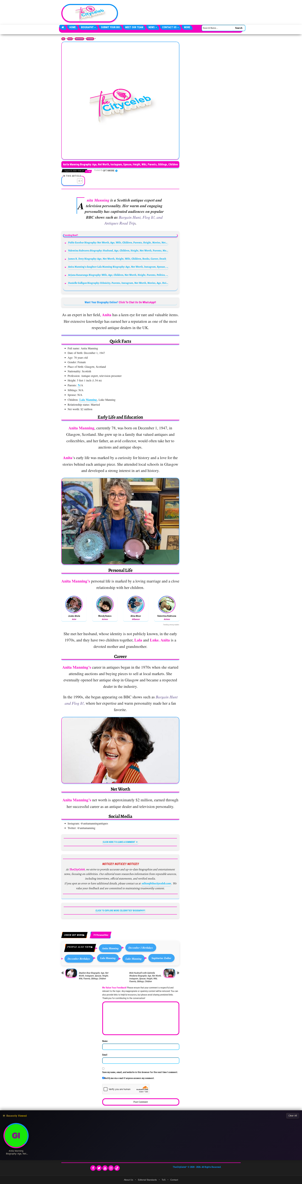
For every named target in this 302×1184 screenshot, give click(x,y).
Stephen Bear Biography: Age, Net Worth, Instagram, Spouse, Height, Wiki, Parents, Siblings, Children (93, 976)
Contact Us (169, 27)
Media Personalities (79, 38)
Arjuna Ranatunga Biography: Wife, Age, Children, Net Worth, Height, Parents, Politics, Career (118, 275)
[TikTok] (117, 1168)
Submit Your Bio (110, 27)
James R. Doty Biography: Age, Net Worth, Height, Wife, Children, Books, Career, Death (117, 259)
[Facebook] (93, 1168)
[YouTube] (105, 1168)
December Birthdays (79, 958)
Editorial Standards (147, 1179)
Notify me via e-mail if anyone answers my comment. (129, 1078)
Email (104, 1055)
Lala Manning (88, 400)
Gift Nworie (109, 170)
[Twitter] (99, 1168)
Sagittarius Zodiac (161, 958)
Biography (87, 27)
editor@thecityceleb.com (156, 883)
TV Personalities (90, 38)
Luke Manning (134, 958)
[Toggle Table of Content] (78, 181)
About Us (128, 1179)
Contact (174, 1179)
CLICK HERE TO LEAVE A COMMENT (119, 842)
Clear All (292, 1115)
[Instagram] (111, 1168)
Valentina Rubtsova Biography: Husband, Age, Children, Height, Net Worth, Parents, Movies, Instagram (118, 250)
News (151, 27)
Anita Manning (110, 948)
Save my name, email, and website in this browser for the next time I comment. (140, 1072)
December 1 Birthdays (141, 947)
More (187, 27)
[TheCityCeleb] (62, 27)
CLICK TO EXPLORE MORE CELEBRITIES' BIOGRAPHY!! (120, 910)
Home (72, 27)
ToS (163, 1179)
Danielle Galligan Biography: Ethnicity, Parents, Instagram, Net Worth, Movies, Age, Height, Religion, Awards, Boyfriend (118, 283)
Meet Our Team (134, 27)
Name (105, 1041)
